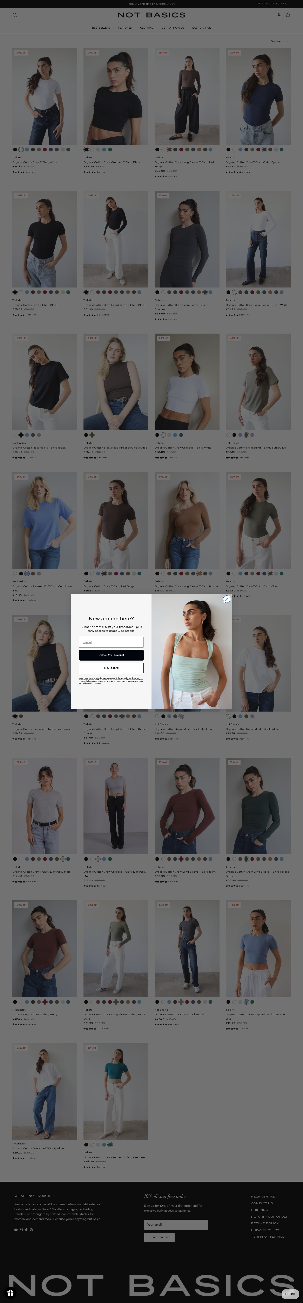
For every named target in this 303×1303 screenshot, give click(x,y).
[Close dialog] (226, 599)
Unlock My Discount (111, 655)
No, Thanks (111, 668)
